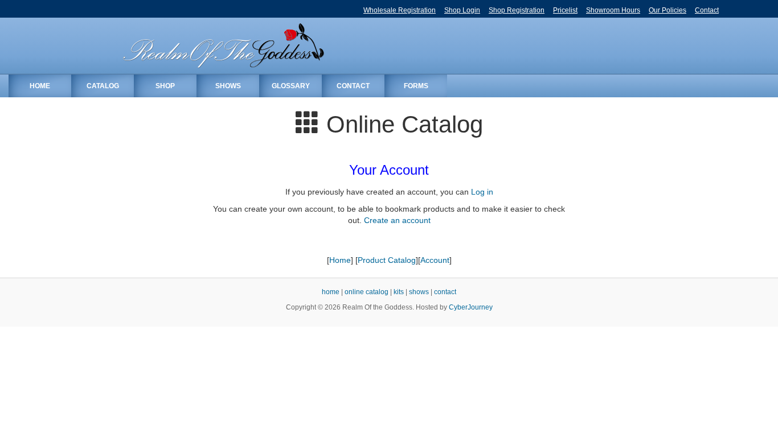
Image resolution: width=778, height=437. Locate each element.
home (330, 292)
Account (434, 260)
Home (340, 260)
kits (399, 292)
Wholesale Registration (399, 10)
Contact (707, 10)
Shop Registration (516, 10)
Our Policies (667, 10)
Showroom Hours (613, 10)
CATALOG (103, 86)
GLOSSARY (291, 86)
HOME (40, 86)
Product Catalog (387, 260)
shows (419, 292)
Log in (482, 191)
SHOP (165, 86)
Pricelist (565, 10)
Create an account (397, 220)
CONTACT (353, 86)
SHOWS (228, 86)
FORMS (416, 86)
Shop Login (462, 10)
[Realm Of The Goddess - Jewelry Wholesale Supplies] (222, 45)
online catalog (366, 292)
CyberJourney (471, 307)
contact (445, 292)
